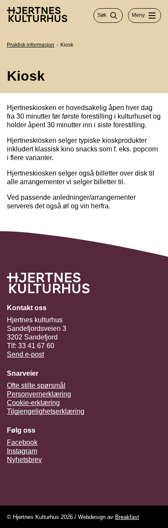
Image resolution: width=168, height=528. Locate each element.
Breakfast (127, 517)
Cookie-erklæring (33, 402)
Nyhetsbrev (24, 459)
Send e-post (25, 354)
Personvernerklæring (39, 394)
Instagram (22, 451)
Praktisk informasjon (30, 45)
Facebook (22, 442)
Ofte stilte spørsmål (36, 385)
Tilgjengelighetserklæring (45, 411)
